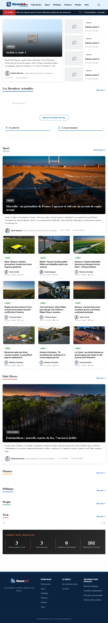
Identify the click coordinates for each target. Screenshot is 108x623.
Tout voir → (100, 90)
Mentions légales (91, 586)
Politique (57, 5)
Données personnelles (93, 595)
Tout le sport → (99, 150)
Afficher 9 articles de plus (54, 118)
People (78, 5)
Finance (68, 5)
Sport (47, 5)
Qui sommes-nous (70, 584)
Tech (86, 5)
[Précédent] (4, 523)
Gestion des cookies (92, 600)
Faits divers (36, 5)
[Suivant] (104, 523)
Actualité (23, 5)
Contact (65, 589)
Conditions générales (93, 591)
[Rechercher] (98, 4)
